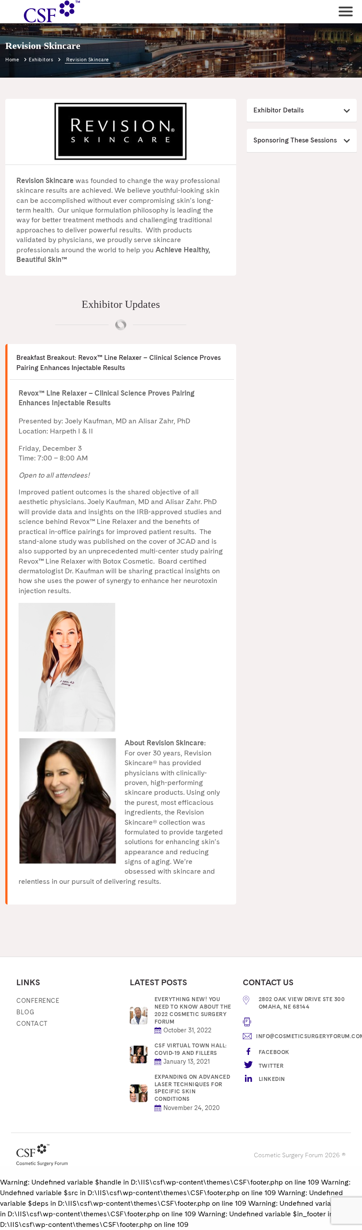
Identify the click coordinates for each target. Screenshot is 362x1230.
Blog (25, 1012)
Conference (37, 1000)
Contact (32, 1023)
